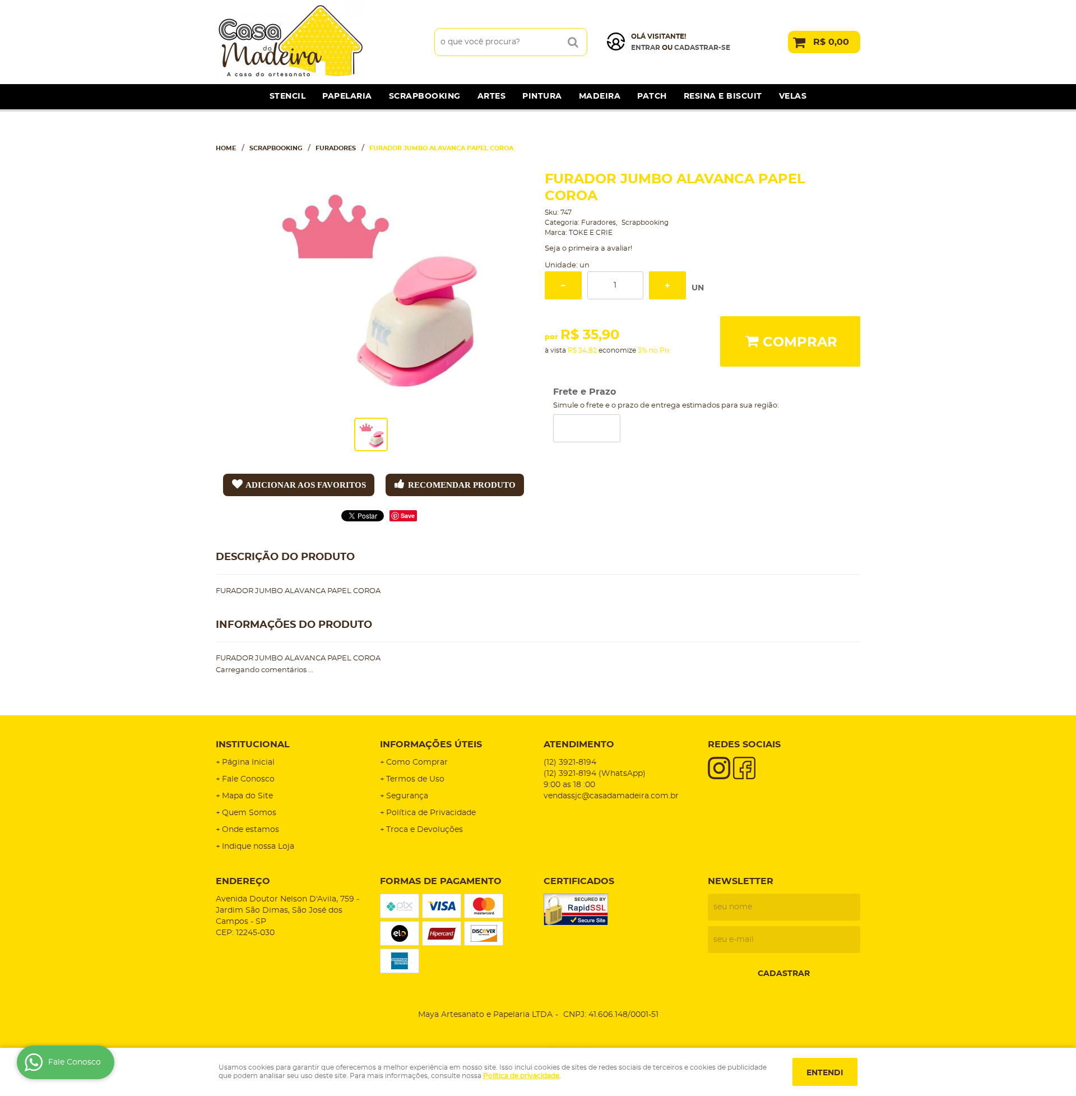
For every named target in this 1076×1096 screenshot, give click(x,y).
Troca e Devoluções (424, 830)
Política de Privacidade (431, 813)
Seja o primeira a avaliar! (588, 248)
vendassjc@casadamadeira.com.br (611, 796)
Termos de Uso (415, 779)
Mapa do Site (247, 796)
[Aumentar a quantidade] (667, 285)
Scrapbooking (425, 96)
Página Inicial (248, 762)
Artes (491, 96)
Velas (793, 96)
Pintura (542, 96)
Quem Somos (249, 813)
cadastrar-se (702, 47)
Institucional (253, 744)
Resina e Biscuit (723, 96)
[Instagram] (719, 768)
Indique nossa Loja (258, 846)
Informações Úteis (431, 744)
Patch (652, 96)
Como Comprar (417, 762)
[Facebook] (744, 768)
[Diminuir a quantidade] (563, 285)
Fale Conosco (248, 779)
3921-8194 (570, 762)
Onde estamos (250, 830)
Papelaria (347, 96)
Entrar (645, 47)
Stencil (288, 96)
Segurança (407, 796)
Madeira (600, 96)
